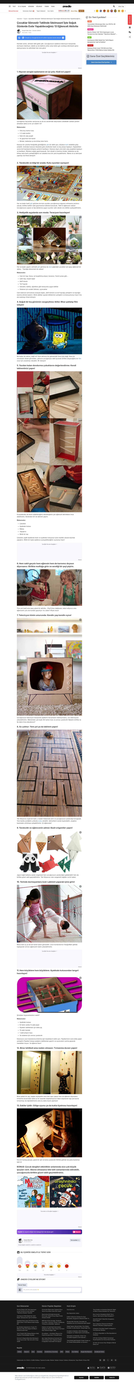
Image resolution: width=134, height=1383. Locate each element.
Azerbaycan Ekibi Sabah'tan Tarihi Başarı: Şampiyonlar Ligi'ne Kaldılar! (100, 41)
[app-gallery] (112, 1367)
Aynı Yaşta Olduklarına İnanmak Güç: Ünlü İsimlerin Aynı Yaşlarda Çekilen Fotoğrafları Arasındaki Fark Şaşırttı (52, 1339)
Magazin (90, 29)
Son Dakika (75, 1351)
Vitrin (89, 21)
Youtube (39, 1351)
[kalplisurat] (115, 11)
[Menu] (9, 6)
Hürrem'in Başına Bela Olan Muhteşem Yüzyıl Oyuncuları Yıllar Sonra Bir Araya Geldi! (28, 1339)
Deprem (26, 1351)
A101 (61, 1351)
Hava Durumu (70, 1309)
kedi (66, 145)
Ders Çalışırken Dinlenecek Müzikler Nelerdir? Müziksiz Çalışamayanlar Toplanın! (103, 1325)
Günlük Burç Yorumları (51, 1351)
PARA (53, 6)
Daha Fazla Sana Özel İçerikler (100, 62)
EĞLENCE (39, 6)
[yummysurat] (122, 11)
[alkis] (111, 11)
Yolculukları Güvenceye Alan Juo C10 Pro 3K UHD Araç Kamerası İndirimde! (101, 25)
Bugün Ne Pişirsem (86, 1351)
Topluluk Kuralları (45, 1360)
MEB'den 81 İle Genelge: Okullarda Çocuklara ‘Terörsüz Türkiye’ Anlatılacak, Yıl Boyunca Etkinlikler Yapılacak (53, 1322)
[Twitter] (107, 1360)
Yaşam (25, 18)
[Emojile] (104, 11)
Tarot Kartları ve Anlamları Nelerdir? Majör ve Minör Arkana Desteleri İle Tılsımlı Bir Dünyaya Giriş (104, 1311)
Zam (33, 1351)
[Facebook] (104, 1360)
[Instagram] (100, 1360)
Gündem (90, 45)
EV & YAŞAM (22, 6)
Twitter (19, 1351)
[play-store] (102, 1367)
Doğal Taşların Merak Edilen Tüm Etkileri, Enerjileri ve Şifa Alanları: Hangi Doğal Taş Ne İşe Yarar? (78, 1328)
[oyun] (108, 11)
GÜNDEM (31, 6)
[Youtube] (111, 1360)
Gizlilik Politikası (35, 1360)
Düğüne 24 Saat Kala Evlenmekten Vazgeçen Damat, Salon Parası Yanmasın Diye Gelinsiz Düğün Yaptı (53, 1328)
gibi (47, 145)
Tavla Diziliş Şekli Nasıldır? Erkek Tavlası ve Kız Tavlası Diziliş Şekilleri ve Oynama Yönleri (78, 1342)
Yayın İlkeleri (79, 1360)
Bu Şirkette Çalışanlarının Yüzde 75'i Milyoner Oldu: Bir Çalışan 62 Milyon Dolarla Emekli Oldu (27, 1328)
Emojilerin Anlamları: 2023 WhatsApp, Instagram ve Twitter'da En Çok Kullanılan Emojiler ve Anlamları (78, 1332)
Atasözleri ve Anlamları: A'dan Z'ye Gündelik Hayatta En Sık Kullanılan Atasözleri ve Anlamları (76, 1337)
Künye (85, 1360)
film (80, 358)
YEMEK (46, 6)
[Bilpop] (101, 11)
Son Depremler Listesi (73, 1313)
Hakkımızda (20, 1360)
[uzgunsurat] (119, 11)
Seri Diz (81, 11)
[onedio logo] (67, 6)
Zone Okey (74, 11)
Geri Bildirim (27, 1360)
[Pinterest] (115, 1360)
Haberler (19, 18)
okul (50, 267)
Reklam (52, 1360)
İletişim (57, 1360)
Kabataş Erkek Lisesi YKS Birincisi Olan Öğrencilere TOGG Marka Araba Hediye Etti (100, 49)
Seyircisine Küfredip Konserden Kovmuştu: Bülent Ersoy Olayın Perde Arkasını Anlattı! (52, 1316)
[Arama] (114, 6)
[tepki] (20, 1266)
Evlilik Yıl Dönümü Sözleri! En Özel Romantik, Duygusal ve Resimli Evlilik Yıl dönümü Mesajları (78, 1318)
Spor (89, 37)
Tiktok (67, 1351)
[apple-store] (92, 1367)
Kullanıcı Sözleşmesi (69, 1360)
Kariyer (61, 1360)
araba (40, 821)
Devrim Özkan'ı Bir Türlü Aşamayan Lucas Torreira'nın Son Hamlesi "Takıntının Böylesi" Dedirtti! (101, 33)
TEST (14, 6)
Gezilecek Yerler (99, 1351)
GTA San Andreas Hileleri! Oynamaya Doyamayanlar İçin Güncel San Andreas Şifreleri (104, 1339)
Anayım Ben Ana (31, 30)
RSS (88, 1360)
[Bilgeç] (97, 11)
